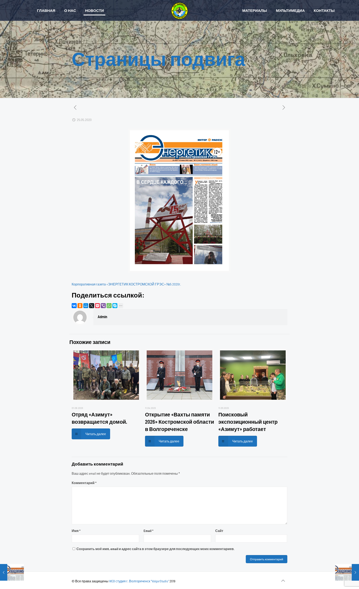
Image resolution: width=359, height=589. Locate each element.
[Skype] (114, 305)
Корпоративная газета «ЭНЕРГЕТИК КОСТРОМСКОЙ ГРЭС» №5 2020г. (126, 284)
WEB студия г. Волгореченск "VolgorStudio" (139, 581)
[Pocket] (97, 305)
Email (148, 531)
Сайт (219, 531)
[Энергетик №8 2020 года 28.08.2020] (347, 572)
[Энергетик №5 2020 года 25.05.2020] (12, 572)
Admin (102, 316)
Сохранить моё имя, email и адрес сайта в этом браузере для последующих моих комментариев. (155, 549)
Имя (76, 531)
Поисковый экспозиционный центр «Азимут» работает (248, 421)
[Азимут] (179, 10)
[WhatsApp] (109, 305)
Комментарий (84, 483)
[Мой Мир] (85, 305)
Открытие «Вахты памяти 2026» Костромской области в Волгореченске (179, 421)
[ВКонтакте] (74, 305)
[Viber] (103, 305)
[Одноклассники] (79, 305)
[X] (91, 305)
